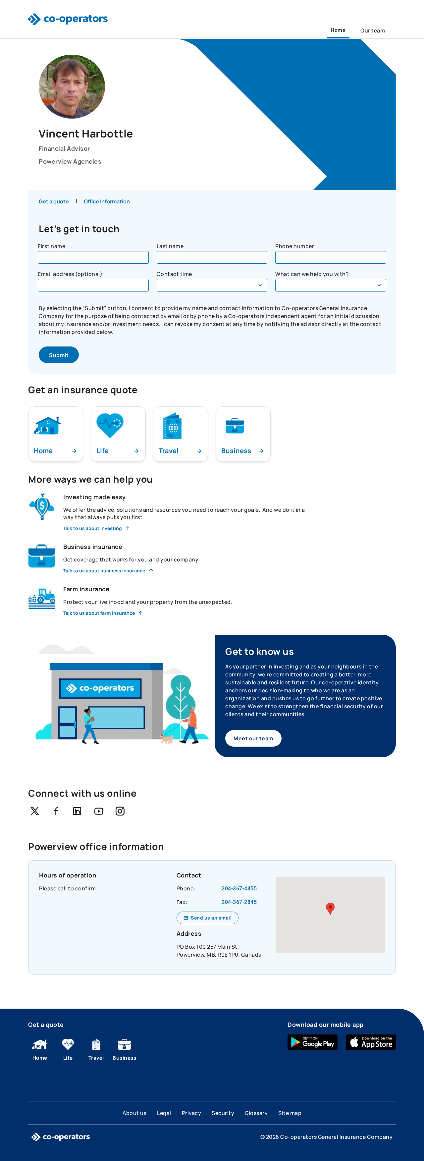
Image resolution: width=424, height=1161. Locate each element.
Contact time (174, 274)
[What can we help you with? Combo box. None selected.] (330, 285)
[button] (330, 909)
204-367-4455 (239, 888)
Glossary (256, 1113)
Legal (164, 1113)
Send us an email (211, 918)
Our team (372, 30)
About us (134, 1113)
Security (223, 1113)
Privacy (191, 1113)
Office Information (107, 201)
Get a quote (54, 201)
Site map (289, 1113)
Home (338, 30)
